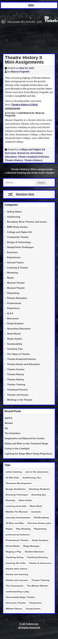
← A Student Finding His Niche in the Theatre (28, 173)
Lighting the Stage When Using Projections (28, 453)
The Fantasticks (14, 585)
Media (10, 277)
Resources (23, 153)
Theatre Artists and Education (23, 364)
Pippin (9, 528)
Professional (14, 303)
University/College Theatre (20, 597)
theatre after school (16, 568)
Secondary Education (19, 328)
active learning (14, 472)
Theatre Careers (15, 369)
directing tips (38, 494)
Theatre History (14, 160)
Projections (13, 308)
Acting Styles (14, 211)
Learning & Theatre (17, 267)
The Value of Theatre (18, 354)
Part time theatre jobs (39, 523)
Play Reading (23, 528)
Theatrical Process (17, 389)
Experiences (14, 257)
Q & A (10, 313)
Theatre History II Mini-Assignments (24, 60)
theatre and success (17, 580)
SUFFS (8, 418)
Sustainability (14, 344)
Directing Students (39, 489)
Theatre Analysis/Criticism (33, 156)
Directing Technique (17, 494)
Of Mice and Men (15, 523)
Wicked (9, 423)
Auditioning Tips (32, 477)
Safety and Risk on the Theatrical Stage (26, 443)
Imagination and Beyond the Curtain (25, 438)
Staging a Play (13, 551)
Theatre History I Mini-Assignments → (33, 169)
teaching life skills (16, 563)
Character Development (18, 483)
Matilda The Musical (17, 511)
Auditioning (13, 216)
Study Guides (14, 338)
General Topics (15, 262)
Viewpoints (35, 603)
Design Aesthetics (16, 489)
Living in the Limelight (17, 448)
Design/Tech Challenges (20, 247)
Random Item (25, 194)
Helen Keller (25, 500)
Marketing (12, 272)
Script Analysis (15, 323)
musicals (36, 511)
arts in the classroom (36, 472)
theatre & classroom (40, 563)
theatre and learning (17, 574)
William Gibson (14, 608)
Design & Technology (19, 242)
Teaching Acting (15, 557)
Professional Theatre (17, 540)
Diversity (10, 500)
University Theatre (16, 603)
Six (6, 428)
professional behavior (18, 534)
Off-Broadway (41, 517)
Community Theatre (18, 237)
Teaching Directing (37, 557)
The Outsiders (12, 433)
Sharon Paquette (20, 71)
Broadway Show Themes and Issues (27, 221)
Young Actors (33, 608)
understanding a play (17, 591)
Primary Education (17, 298)
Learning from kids (16, 506)
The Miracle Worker (37, 585)
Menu (31, 5)
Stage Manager (31, 546)
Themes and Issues (18, 394)
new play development (18, 517)
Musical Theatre (16, 282)
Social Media (13, 546)
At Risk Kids (12, 477)
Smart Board (14, 333)
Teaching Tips (15, 349)
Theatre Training (16, 384)
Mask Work (36, 506)
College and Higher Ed (32, 149)
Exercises (10, 153)
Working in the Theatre (19, 399)
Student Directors (34, 551)
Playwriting (13, 293)
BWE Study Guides (17, 227)
